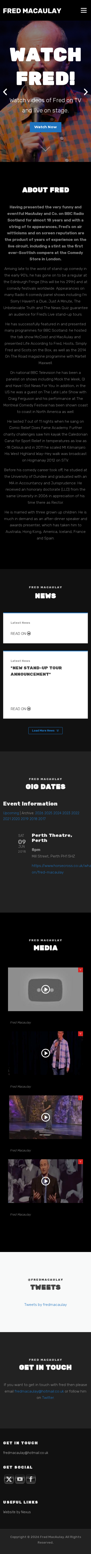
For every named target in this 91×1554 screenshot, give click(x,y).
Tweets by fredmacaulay (45, 1304)
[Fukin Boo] (45, 1181)
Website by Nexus (17, 1512)
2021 (7, 819)
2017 (42, 819)
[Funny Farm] (45, 989)
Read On (19, 633)
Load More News (43, 730)
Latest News (20, 622)
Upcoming (11, 813)
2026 (39, 813)
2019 (25, 819)
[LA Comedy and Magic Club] (45, 1053)
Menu (83, 10)
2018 (33, 819)
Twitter (48, 1397)
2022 (75, 813)
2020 (16, 819)
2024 (57, 813)
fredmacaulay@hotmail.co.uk (39, 1391)
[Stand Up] (45, 1117)
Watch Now (45, 127)
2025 (48, 813)
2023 (66, 813)
